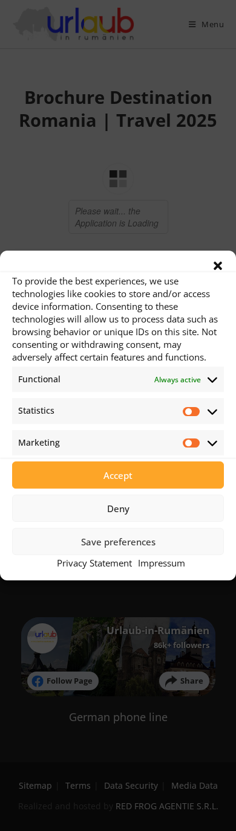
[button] (218, 266)
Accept (118, 475)
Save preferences (118, 542)
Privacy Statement (94, 563)
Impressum (161, 563)
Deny (118, 508)
